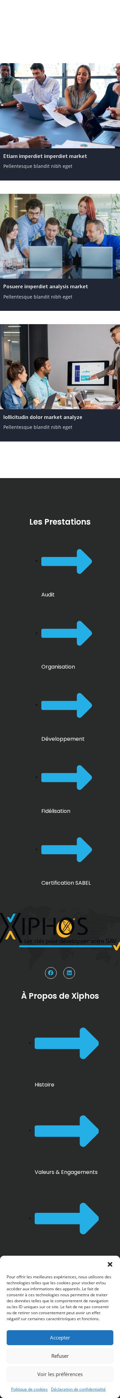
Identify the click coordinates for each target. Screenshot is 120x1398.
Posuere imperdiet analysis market (45, 286)
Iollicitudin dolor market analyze (42, 417)
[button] (110, 1264)
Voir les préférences (60, 1374)
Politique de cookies (29, 1389)
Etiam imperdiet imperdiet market (45, 156)
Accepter (60, 1337)
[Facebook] (51, 973)
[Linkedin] (69, 973)
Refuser (60, 1355)
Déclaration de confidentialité (78, 1389)
